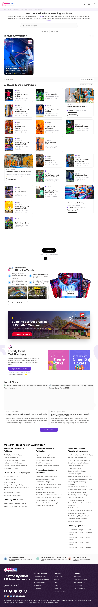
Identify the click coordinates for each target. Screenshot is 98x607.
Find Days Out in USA (59, 591)
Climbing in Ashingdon (11, 457)
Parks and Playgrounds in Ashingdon (15, 465)
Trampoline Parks (38, 9)
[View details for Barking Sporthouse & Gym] (79, 103)
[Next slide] (93, 36)
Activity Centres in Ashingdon (13, 455)
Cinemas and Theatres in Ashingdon (79, 460)
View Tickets (44, 31)
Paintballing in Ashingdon (76, 500)
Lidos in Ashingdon (10, 482)
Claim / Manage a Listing (80, 579)
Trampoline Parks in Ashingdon (77, 518)
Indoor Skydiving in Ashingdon (77, 487)
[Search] (84, 4)
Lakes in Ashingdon (10, 479)
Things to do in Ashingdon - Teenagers (80, 547)
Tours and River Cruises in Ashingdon (47, 503)
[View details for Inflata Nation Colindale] (79, 199)
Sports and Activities (26, 9)
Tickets (56, 585)
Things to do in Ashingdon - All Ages (79, 529)
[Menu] (94, 4)
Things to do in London (40, 576)
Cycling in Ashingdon (74, 468)
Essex (9, 9)
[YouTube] (25, 591)
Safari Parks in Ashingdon (44, 463)
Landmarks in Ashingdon (43, 482)
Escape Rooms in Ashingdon (77, 471)
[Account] (89, 4)
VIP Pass (56, 579)
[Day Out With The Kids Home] (8, 4)
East (5, 9)
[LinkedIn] (10, 591)
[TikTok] (15, 591)
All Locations (37, 588)
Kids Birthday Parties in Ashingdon (78, 495)
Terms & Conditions (79, 588)
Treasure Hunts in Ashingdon (45, 505)
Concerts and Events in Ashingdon (78, 463)
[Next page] (52, 258)
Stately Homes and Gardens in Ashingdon (49, 495)
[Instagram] (20, 591)
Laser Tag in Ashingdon (75, 497)
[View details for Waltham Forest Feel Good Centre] (18, 168)
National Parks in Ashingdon (13, 463)
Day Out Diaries (58, 576)
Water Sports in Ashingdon (12, 495)
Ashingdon (16, 9)
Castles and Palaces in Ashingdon (46, 476)
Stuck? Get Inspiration (40, 582)
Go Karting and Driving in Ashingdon (79, 476)
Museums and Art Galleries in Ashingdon (48, 484)
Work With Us (77, 576)
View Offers (54, 31)
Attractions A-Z (38, 585)
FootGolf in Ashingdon (75, 473)
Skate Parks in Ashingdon (76, 508)
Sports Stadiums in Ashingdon (45, 492)
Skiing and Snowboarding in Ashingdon (80, 510)
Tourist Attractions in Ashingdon (46, 500)
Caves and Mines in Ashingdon (45, 479)
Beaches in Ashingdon (11, 477)
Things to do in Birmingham (41, 579)
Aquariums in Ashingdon (43, 455)
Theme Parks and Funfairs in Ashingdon (48, 497)
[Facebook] (5, 591)
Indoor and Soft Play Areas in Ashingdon (80, 489)
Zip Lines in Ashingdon (11, 468)
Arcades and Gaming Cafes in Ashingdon (81, 455)
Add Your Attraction (79, 582)
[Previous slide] (90, 36)
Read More (49, 20)
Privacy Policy (78, 585)
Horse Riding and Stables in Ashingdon (80, 479)
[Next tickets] (49, 293)
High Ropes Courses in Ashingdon (14, 460)
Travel (55, 582)
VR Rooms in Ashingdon (75, 521)
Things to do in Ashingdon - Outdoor (15, 506)
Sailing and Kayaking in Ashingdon (15, 485)
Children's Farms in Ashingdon (45, 457)
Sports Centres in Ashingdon (77, 513)
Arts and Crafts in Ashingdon (77, 457)
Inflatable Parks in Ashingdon (77, 492)
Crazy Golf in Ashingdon (75, 465)
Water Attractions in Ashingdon (17, 473)
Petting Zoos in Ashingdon (44, 460)
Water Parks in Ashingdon (12, 492)
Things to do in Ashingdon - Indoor (15, 503)
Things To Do (57, 588)
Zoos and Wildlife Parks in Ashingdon (47, 465)
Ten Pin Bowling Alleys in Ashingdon (79, 516)
